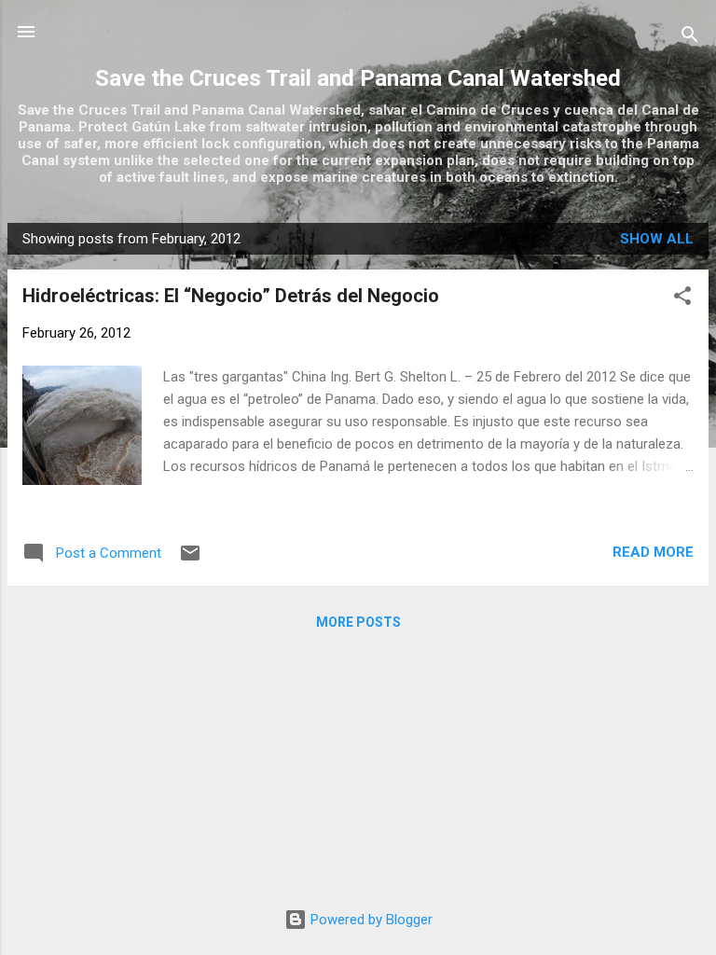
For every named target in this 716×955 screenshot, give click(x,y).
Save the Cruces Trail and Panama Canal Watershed (358, 78)
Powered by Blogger (370, 919)
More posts (358, 622)
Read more (653, 552)
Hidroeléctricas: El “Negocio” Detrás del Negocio (230, 295)
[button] (682, 298)
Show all (657, 238)
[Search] (690, 37)
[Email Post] (190, 559)
